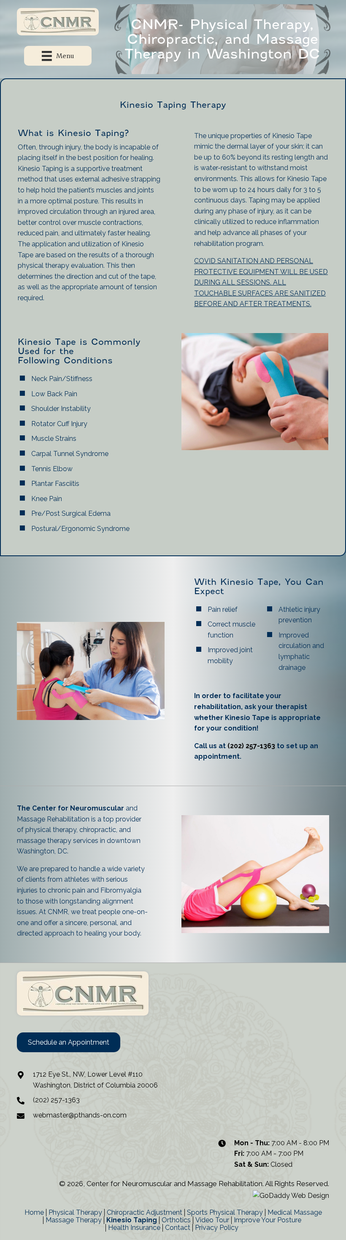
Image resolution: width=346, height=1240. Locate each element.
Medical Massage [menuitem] (295, 1212)
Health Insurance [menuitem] (134, 1228)
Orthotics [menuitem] (176, 1220)
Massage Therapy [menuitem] (74, 1220)
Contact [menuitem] (177, 1228)
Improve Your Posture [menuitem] (267, 1220)
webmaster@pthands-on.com (80, 1115)
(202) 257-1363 (251, 746)
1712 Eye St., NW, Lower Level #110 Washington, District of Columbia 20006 (95, 1079)
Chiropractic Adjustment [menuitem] (144, 1212)
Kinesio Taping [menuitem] (131, 1220)
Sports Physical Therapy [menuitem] (225, 1212)
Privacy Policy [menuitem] (216, 1228)
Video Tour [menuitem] (212, 1220)
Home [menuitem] (34, 1212)
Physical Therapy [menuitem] (75, 1212)
